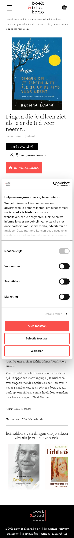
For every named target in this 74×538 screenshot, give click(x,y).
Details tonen (53, 313)
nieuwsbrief (59, 534)
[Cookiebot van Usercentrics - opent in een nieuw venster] (53, 183)
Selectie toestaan (37, 338)
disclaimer (50, 529)
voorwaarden (30, 534)
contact (45, 534)
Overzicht (19, 19)
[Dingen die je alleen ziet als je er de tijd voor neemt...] (37, 73)
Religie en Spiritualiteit (38, 19)
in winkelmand (26, 167)
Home (9, 19)
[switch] (64, 266)
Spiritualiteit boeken (26, 24)
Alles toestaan (37, 325)
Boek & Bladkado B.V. (27, 529)
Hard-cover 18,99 (22, 147)
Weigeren (37, 350)
